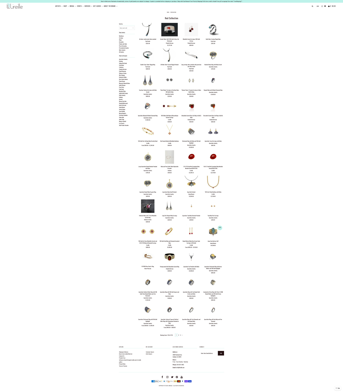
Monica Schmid (122, 121)
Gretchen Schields (123, 115)
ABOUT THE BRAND (109, 6)
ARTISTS (58, 6)
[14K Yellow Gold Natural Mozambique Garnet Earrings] (169, 106)
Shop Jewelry (122, 32)
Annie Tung (121, 119)
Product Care (122, 358)
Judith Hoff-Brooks (123, 93)
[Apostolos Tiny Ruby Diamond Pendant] (191, 206)
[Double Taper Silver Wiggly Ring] (148, 55)
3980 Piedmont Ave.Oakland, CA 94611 (177, 356)
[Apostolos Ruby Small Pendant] (169, 183)
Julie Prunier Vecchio (123, 125)
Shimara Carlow (122, 73)
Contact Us (121, 356)
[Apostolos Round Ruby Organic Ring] (148, 183)
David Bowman (122, 71)
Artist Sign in (149, 354)
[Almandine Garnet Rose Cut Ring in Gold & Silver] (191, 106)
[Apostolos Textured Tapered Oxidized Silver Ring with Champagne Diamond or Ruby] (169, 310)
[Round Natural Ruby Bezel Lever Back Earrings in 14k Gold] (191, 232)
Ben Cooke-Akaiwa (123, 79)
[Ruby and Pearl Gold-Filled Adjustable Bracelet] (169, 157)
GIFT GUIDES (97, 6)
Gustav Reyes (122, 109)
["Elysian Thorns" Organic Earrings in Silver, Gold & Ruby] (191, 81)
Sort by (120, 24)
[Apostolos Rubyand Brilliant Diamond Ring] (148, 106)
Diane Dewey (122, 81)
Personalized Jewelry (124, 48)
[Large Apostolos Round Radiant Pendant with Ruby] (148, 157)
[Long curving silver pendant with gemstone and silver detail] (191, 55)
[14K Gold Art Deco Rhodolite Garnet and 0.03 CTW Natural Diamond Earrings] (148, 232)
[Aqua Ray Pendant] (191, 183)
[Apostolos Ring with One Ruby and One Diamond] (213, 310)
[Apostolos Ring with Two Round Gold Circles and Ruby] (191, 283)
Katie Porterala (122, 105)
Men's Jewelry (122, 50)
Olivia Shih (121, 117)
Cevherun (121, 67)
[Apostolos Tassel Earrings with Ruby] (213, 132)
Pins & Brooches (123, 46)
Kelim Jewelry (122, 95)
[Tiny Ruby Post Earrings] (213, 206)
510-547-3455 (180, 365)
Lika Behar (121, 65)
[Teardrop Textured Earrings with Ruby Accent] (148, 81)
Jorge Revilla (122, 111)
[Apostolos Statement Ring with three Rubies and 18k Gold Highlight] (213, 257)
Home (168, 12)
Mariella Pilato (122, 91)
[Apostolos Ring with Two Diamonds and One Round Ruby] (191, 310)
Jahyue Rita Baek (123, 63)
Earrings (121, 38)
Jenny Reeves (122, 107)
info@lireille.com (180, 367)
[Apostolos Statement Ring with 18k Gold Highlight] (148, 310)
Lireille (170, 385)
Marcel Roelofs (122, 113)
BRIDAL (72, 6)
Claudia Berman (122, 69)
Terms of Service (123, 366)
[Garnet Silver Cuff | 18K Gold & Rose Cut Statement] (169, 30)
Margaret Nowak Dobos (124, 83)
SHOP (65, 6)
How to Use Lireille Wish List (125, 354)
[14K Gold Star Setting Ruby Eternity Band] (148, 132)
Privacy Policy (122, 364)
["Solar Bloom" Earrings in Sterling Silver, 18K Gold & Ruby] (169, 81)
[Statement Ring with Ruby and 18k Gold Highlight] (191, 132)
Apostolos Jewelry (123, 59)
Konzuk (120, 99)
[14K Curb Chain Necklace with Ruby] (213, 183)
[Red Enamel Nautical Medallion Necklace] (169, 132)
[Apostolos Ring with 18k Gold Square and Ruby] (169, 283)
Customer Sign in (150, 352)
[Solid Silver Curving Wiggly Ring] (213, 30)
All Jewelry (121, 52)
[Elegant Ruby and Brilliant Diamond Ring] (213, 81)
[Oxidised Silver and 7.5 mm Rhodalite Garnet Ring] (148, 206)
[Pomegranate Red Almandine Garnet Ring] (169, 257)
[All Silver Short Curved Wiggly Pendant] (169, 55)
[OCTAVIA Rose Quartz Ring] (148, 257)
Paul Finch (121, 89)
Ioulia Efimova (122, 85)
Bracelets (121, 42)
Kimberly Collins (123, 77)
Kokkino (121, 97)
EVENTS (79, 6)
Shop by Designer (123, 56)
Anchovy (121, 61)
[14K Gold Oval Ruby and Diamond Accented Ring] (169, 232)
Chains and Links (123, 44)
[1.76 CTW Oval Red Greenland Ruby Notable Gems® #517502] (191, 157)
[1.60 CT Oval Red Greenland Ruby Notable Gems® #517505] (213, 157)
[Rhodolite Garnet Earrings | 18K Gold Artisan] (191, 30)
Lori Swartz (121, 123)
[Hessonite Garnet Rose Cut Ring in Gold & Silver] (213, 106)
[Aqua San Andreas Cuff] (213, 232)
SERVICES (87, 6)
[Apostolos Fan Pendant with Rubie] (191, 257)
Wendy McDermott (123, 103)
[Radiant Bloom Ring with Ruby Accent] (213, 55)
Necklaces (121, 36)
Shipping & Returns (123, 352)
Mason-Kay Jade (122, 101)
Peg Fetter (121, 87)
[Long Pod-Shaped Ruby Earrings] (169, 206)
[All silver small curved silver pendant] (148, 30)
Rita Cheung (122, 75)
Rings (120, 40)
